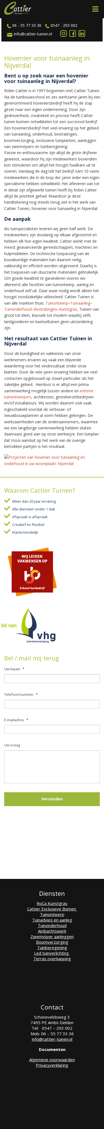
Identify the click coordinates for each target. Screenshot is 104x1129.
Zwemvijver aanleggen (52, 936)
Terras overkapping (52, 958)
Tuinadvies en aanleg (52, 920)
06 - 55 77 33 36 (26, 25)
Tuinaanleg (80, 303)
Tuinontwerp (56, 303)
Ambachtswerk (52, 931)
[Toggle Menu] (95, 9)
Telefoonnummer (21, 694)
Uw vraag (12, 745)
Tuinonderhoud (18, 309)
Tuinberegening (52, 947)
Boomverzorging (52, 942)
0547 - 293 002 (63, 25)
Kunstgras (68, 309)
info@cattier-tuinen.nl (33, 34)
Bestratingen (45, 309)
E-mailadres (16, 720)
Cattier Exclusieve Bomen (52, 909)
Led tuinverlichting (52, 953)
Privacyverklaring (52, 1065)
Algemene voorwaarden (52, 1059)
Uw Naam (14, 669)
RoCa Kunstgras (52, 903)
